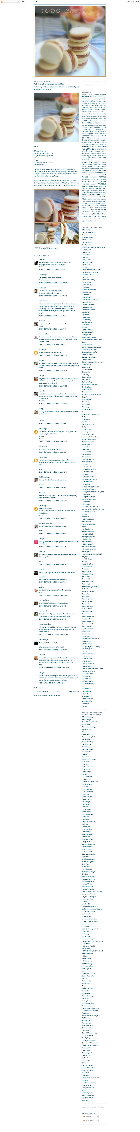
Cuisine (84, 342)
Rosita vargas (43, 624)
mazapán (96, 168)
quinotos (104, 195)
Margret (41, 446)
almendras (85, 97)
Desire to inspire (87, 847)
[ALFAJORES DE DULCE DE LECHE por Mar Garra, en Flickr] (62, 142)
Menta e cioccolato (88, 532)
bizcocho (90, 105)
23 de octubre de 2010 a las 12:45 (53, 355)
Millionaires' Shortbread (88, 175)
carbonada (103, 112)
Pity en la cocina (87, 601)
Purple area (85, 1013)
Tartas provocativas (88, 654)
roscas (84, 201)
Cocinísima (85, 325)
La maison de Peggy (88, 911)
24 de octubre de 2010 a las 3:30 (52, 518)
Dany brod (85, 824)
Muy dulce (85, 557)
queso (89, 195)
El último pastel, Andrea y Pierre (92, 395)
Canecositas (85, 295)
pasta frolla (98, 186)
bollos (100, 105)
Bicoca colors (86, 764)
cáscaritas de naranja (99, 114)
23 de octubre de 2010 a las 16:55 (53, 441)
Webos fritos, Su (87, 699)
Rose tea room (86, 1023)
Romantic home (87, 1021)
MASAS (84, 169)
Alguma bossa (86, 730)
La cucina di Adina (87, 482)
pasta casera (87, 186)
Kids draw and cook (88, 459)
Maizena (84, 164)
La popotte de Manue (88, 497)
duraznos (84, 140)
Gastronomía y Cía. (88, 424)
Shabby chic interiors (89, 1040)
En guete (85, 397)
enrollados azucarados (94, 140)
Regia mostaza (87, 626)
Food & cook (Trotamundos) (90, 414)
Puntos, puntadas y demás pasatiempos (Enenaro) (90, 1009)
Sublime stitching (87, 1065)
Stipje (84, 1063)
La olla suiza (86, 494)
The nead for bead (87, 681)
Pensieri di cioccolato (88, 591)
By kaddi (84, 774)
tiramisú (87, 212)
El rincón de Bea (87, 389)
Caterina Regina (87, 797)
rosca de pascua (101, 199)
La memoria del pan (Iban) (90, 487)
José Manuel (43, 477)
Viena (40, 391)
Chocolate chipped (87, 307)
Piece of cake (86, 597)
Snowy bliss (86, 1050)
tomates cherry (88, 214)
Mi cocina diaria (87, 542)
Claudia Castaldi (87, 317)
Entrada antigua (74, 691)
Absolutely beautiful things (90, 722)
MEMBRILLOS (94, 171)
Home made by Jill (88, 882)
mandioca (103, 164)
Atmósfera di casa (88, 747)
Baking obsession (87, 262)
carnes (84, 114)
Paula (40, 569)
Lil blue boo (85, 924)
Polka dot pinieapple (88, 996)
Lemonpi (84, 514)
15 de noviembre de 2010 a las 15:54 (54, 668)
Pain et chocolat (87, 572)
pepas (88, 191)
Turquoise (85, 1080)
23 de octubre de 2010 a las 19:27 (53, 487)
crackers (96, 125)
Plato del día (85, 604)
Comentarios (89, 1121)
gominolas (84, 151)
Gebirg (84, 427)
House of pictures (87, 887)
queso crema (96, 195)
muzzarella (94, 177)
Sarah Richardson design (90, 1033)
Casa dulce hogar (87, 792)
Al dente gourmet (87, 237)
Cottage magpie (87, 809)
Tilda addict (85, 1073)
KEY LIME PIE (102, 158)
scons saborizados (100, 201)
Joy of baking (86, 452)
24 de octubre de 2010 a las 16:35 (53, 595)
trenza (104, 217)
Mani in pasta (86, 522)
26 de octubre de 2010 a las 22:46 (53, 635)
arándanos (85, 101)
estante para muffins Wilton (97, 142)
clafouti (101, 123)
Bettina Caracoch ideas (89, 759)
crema (100, 125)
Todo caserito (70, 11)
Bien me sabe (86, 265)
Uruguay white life (88, 1085)
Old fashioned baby (88, 976)
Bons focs (85, 277)
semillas (84, 203)
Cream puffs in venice (89, 337)
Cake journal (86, 287)
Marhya (41, 275)
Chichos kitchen (87, 302)
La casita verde (86, 467)
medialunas (103, 168)
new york (93, 179)
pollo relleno (103, 193)
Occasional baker (87, 567)
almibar (92, 97)
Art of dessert (86, 245)
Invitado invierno (87, 444)
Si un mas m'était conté (89, 1043)
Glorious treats (86, 429)
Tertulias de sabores (88, 671)
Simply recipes (86, 641)
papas (93, 184)
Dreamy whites (87, 852)
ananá (84, 99)
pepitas (93, 190)
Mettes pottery (86, 949)
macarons (97, 162)
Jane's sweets (86, 449)
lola (40, 409)
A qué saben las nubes (89, 232)
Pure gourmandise (88, 616)
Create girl (85, 817)
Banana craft (86, 752)
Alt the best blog (87, 734)
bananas (90, 103)
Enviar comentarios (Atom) (51, 696)
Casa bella (85, 787)
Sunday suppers (87, 649)
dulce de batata (98, 136)
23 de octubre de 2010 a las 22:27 (53, 501)
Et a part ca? (86, 867)
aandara (41, 429)
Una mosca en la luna (89, 1083)
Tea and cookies (87, 661)
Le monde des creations (89, 919)
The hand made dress (89, 1068)
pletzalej (97, 193)
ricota (99, 197)
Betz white (85, 762)
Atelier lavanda (86, 744)
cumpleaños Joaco (92, 134)
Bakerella (85, 257)
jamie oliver (91, 158)
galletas (90, 149)
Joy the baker (86, 454)
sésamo (104, 203)
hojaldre (89, 156)
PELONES (84, 190)
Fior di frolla (86, 402)
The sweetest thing (88, 684)
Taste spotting (86, 656)
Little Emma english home (90, 929)
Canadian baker (87, 292)
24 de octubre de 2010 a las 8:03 (53, 564)
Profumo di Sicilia (87, 609)
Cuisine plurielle (87, 345)
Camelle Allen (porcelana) (90, 782)
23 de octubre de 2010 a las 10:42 (53, 270)
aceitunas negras (87, 95)
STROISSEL (91, 208)
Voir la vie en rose (87, 1098)
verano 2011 (97, 219)
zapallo (94, 221)
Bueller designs (86, 772)
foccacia (89, 144)
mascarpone (90, 168)
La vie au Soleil (86, 917)
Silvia (40, 552)
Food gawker (86, 419)
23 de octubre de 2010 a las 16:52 (53, 424)
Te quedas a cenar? (88, 659)
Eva (40, 673)
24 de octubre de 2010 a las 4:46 (53, 534)
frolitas (99, 144)
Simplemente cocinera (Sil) (90, 639)
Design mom (86, 842)
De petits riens (86, 827)
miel (105, 173)
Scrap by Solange (87, 1035)
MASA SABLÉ (101, 166)
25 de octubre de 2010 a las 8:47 (53, 619)
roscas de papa (90, 201)
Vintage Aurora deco (88, 1088)
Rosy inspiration (87, 1028)
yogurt (83, 221)
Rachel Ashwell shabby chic (91, 1015)
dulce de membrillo (96, 138)
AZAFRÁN (84, 103)
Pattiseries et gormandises (90, 587)
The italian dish (87, 679)
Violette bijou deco (87, 1093)
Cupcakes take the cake (89, 352)
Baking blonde (86, 260)
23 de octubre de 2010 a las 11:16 (52, 316)
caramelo (97, 112)
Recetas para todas (88, 624)
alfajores (44, 249)
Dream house (86, 849)
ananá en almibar (92, 99)
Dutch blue (85, 857)
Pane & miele (86, 579)
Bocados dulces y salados (90, 272)
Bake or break (86, 255)
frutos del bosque (95, 147)
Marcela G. (42, 611)
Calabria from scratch (89, 290)
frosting (104, 144)
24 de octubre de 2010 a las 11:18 (52, 582)
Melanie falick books (88, 946)
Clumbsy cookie (87, 322)
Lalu (40, 376)
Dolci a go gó (86, 367)
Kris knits (85, 901)
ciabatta (104, 121)
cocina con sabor (44, 523)
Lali (40, 539)
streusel (84, 208)
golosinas (103, 149)
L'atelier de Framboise (89, 907)
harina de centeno (95, 154)
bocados (95, 105)
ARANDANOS (102, 99)
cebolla (104, 116)
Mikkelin (84, 956)
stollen (96, 206)
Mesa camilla (86, 539)
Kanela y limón (86, 457)
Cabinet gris (86, 779)
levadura (84, 162)
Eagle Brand (86, 380)
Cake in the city (87, 285)
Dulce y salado (86, 377)
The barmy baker (87, 674)
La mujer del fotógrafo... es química (93, 492)
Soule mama (86, 1055)
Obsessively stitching (88, 974)
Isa (40, 587)
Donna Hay (85, 375)
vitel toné (103, 219)
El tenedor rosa (86, 392)
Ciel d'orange (86, 802)
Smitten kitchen (87, 644)
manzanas (92, 166)
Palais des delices (87, 574)
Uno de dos (85, 694)
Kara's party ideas (88, 899)
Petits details (86, 983)
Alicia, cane (42, 334)
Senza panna (86, 636)
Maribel (84, 527)
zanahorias (89, 221)
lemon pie (103, 160)
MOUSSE (103, 175)
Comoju (84, 327)
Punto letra (85, 614)
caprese (84, 112)
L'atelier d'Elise (86, 904)
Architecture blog (87, 742)
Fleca (83, 412)
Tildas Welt (85, 1075)
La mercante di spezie (89, 489)
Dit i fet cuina (86, 365)
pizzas (93, 193)
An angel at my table (88, 737)
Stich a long (85, 1060)
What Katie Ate (87, 701)
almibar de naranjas (100, 97)
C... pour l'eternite (87, 777)
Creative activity (87, 819)
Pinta (83, 986)
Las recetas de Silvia (88, 512)
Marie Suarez (86, 936)
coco (86, 125)
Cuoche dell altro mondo (89, 350)
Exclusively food (87, 399)
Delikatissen (86, 837)
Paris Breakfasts (87, 582)
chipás (104, 118)
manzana (84, 166)
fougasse (94, 144)
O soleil (84, 971)
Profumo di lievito (87, 607)
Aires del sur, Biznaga (89, 727)
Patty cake (85, 589)
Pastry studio (86, 584)
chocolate (86, 120)
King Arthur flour (87, 462)
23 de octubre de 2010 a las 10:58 (53, 283)
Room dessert (86, 631)
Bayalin (84, 754)
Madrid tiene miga (88, 519)
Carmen (41, 506)
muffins (85, 177)
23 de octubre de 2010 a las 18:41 (53, 472)
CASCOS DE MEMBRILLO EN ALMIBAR (92, 116)
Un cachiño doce (87, 691)
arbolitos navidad (95, 101)
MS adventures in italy (89, 549)
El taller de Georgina (88, 859)
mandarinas (96, 164)
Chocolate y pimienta (88, 310)
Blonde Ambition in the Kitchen (91, 270)
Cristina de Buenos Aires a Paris (92, 340)
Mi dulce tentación (87, 544)
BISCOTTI (100, 103)
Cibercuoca (85, 315)
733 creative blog (87, 717)
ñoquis (84, 182)
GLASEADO (98, 149)
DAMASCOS (90, 136)
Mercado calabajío (87, 534)
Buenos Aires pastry (88, 280)
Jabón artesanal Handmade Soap (92, 892)
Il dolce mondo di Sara (89, 439)
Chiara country (86, 799)
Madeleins (103, 162)
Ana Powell (42, 600)
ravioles (84, 197)
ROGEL (84, 199)
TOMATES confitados (100, 214)
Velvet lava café (87, 696)
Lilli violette (85, 926)
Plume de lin (86, 993)
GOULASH (97, 151)
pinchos (89, 193)
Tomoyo (41, 655)
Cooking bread (86, 335)
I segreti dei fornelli (88, 434)
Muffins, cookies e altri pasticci (92, 554)
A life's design (86, 720)
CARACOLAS (90, 112)
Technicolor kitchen (88, 664)
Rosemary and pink (88, 1025)
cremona (104, 127)
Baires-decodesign (87, 749)
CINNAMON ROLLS (87, 123)
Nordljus (84, 562)
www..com (88, 85)
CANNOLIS (96, 110)
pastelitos (91, 188)
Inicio (58, 691)
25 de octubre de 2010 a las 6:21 (52, 606)
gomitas (91, 151)
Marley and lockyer (88, 939)
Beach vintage (86, 757)
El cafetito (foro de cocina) (90, 385)
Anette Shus (86, 739)
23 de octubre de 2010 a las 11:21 (52, 344)
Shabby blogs (86, 1038)
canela (90, 110)
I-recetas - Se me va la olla (90, 437)
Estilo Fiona (85, 864)
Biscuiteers (85, 267)
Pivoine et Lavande (87, 988)
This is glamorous (87, 1070)
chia (100, 118)
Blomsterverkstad (87, 767)
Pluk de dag (85, 991)
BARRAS (95, 103)
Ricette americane (88, 629)
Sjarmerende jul (87, 1048)
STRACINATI (103, 205)
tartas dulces (100, 209)
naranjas (102, 177)
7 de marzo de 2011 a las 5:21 (51, 683)
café (105, 108)
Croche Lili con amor (88, 822)
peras (96, 190)
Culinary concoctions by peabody (92, 347)
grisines (104, 151)
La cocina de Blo (87, 474)
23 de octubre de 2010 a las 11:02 (53, 296)
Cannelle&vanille (87, 297)
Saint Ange (85, 1031)
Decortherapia (86, 832)
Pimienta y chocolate (88, 599)
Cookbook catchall (87, 332)
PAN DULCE (92, 182)
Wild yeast (85, 704)
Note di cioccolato (87, 564)
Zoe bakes (85, 706)
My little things (87, 559)
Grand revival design (88, 872)
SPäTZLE (90, 206)
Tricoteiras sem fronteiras (90, 1078)
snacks (84, 205)
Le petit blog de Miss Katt (90, 921)
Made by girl (86, 934)
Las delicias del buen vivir (90, 507)
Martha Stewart (87, 529)
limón (91, 162)
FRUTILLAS (85, 147)
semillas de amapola (95, 203)
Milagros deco (86, 958)
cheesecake (94, 118)
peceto (104, 188)
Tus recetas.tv (86, 689)
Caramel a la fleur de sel (90, 300)
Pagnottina (85, 569)
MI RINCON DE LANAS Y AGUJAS (92, 951)
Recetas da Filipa (87, 619)
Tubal (83, 686)
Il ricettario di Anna (88, 442)
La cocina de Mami (88, 477)
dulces (104, 138)
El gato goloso (86, 387)
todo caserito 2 (95, 212)
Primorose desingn (88, 1003)
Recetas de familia (88, 621)
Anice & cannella (87, 242)
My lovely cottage (87, 966)
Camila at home (87, 784)
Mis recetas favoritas (89, 547)
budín (91, 108)
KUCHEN (87, 160)
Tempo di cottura (87, 666)
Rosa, (40, 321)
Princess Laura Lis (88, 1006)
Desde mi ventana (87, 839)
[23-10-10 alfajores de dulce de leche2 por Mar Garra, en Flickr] (62, 244)
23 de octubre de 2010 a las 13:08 (53, 371)
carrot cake (90, 114)
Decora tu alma (87, 829)
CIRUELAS (96, 123)
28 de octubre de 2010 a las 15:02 (53, 650)
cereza (83, 118)
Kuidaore (85, 464)
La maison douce (87, 914)
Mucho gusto (86, 552)
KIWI (83, 160)
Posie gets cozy (87, 1001)
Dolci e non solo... (87, 370)
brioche (104, 105)
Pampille (84, 978)
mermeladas (99, 173)
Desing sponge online (88, 844)
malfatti (90, 164)
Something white (87, 1053)
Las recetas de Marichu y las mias (93, 509)
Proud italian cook (87, 611)
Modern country (87, 964)
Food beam (85, 417)
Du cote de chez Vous (88, 854)
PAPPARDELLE (101, 184)
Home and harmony (88, 879)
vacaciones (85, 219)
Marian (41, 457)
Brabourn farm (87, 769)
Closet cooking (86, 320)
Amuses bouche (87, 240)
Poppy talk (85, 998)
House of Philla (87, 884)
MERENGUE (102, 171)
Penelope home (86, 981)
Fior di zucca (86, 404)
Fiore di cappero (87, 407)
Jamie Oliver (86, 447)
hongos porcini (97, 156)
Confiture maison (87, 330)
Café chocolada (86, 282)
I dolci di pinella (86, 432)
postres (84, 195)
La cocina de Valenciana (89, 479)
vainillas (90, 219)
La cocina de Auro (87, 472)
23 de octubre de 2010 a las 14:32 (53, 386)
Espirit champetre (88, 862)
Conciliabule (85, 807)
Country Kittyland (87, 814)
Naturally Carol (86, 968)
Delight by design (87, 834)
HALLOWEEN (85, 154)
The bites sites (86, 676)
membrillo (85, 171)
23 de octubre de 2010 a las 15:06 (53, 404)
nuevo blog (103, 179)
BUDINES (98, 107)
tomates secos (87, 217)
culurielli (97, 132)
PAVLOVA (98, 188)
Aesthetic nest (86, 724)
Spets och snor (86, 1058)
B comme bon (86, 250)
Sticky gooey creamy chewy (91, 646)
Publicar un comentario (41, 688)
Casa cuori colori (87, 789)
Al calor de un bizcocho (89, 235)
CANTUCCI (103, 110)
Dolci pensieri (86, 372)
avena (104, 101)
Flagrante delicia (87, 409)
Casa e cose (85, 794)
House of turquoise (88, 889)
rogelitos (89, 199)
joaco (97, 158)
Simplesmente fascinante (90, 1045)
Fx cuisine (85, 422)
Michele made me (87, 954)
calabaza (84, 110)
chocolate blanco (96, 121)
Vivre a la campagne (88, 1095)
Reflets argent (86, 1018)
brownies (85, 108)
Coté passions (86, 812)
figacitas (84, 144)
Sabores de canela (87, 634)
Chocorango (85, 312)
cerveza (88, 118)
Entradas (88, 1117)
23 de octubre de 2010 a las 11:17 (52, 329)
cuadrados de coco (101, 129)
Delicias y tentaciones (89, 357)
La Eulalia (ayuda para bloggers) (92, 909)
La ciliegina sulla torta (89, 469)
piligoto (41, 349)
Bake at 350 (86, 252)
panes (103, 181)
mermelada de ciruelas (88, 173)
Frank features (87, 869)
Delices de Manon (87, 355)
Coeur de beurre (87, 804)
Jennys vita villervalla (89, 894)
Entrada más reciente (41, 691)
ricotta (104, 197)
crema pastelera (94, 127)
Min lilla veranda (87, 961)
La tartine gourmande (89, 499)
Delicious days (86, 360)
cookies (90, 125)
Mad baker (85, 517)
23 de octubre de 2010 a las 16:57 (53, 452)
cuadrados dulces (88, 132)
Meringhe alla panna (88, 537)
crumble (84, 130)
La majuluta (86, 484)
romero (94, 199)
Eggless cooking (87, 382)
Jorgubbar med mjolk (89, 897)
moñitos (98, 175)
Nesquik (89, 179)
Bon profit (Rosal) (87, 275)
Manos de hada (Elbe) (88, 524)
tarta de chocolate (100, 208)
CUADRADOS (91, 129)
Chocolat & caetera (88, 305)
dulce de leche (53, 249)
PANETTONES (85, 184)
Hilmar (41, 288)
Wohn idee (85, 1100)
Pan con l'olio (86, 577)
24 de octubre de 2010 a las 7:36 (52, 547)
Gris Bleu (85, 874)
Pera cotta (85, 594)
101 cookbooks (86, 230)
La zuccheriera (86, 504)
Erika (40, 259)
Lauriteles (42, 640)
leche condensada (95, 160)
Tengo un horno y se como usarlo (92, 669)
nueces (98, 179)
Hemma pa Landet (88, 877)
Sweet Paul (85, 651)
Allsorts (84, 732)
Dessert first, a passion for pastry (93, 362)
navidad (84, 179)
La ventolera (86, 502)
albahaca (96, 95)
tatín (83, 212)
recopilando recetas (93, 197)
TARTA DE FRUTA (88, 210)
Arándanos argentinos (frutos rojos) (93, 247)
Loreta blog (85, 931)
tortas (97, 216)
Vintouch (85, 1090)
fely (40, 360)
